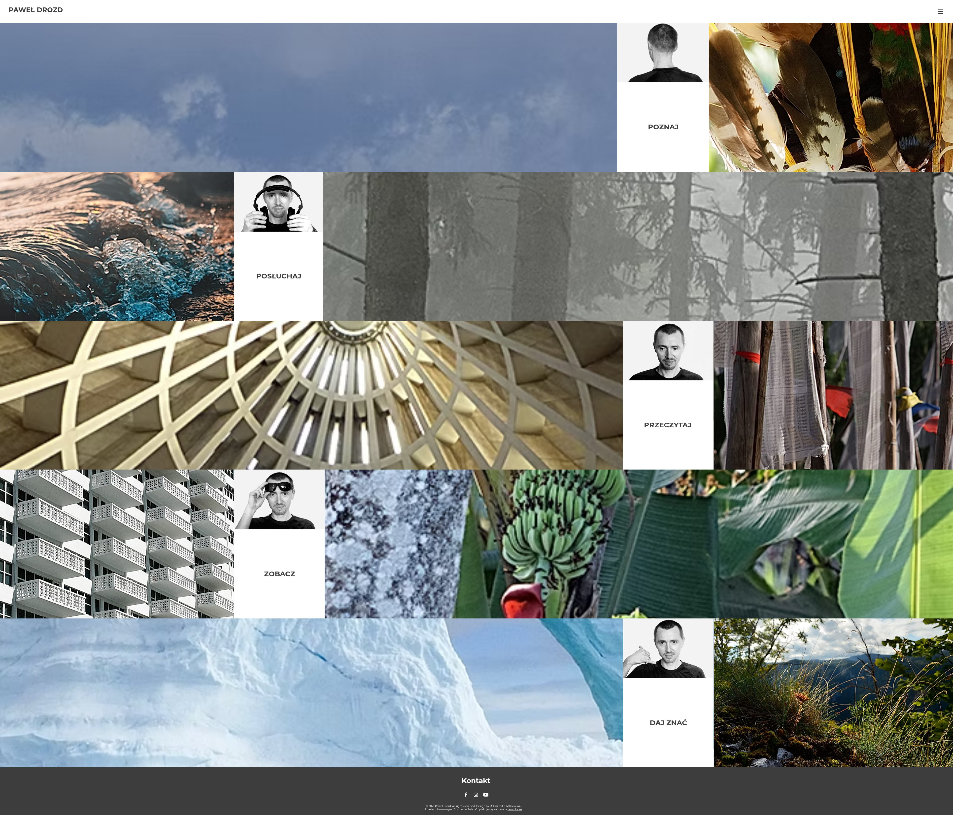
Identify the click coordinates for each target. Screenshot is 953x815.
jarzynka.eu (514, 809)
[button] (941, 11)
